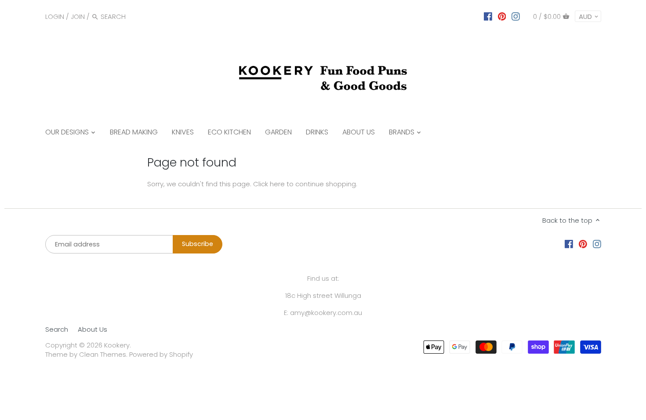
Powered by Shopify (161, 354)
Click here (269, 183)
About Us (92, 329)
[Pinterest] (502, 16)
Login (54, 16)
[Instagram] (516, 16)
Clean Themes (102, 354)
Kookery (117, 345)
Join (78, 16)
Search (56, 329)
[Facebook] (488, 16)
